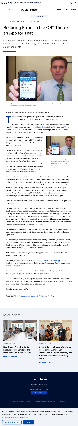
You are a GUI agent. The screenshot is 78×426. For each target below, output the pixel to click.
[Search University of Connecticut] (70, 2)
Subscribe (39, 393)
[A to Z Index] (74, 2)
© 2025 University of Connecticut (21, 401)
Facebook (34, 296)
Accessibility (63, 401)
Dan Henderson (29, 119)
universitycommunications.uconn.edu (39, 387)
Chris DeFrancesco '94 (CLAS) (28, 22)
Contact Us (33, 389)
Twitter (41, 296)
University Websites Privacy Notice (15, 417)
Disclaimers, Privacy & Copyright (46, 401)
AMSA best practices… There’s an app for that (49, 260)
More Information (12, 422)
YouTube (51, 296)
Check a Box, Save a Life (33, 153)
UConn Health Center (21, 296)
